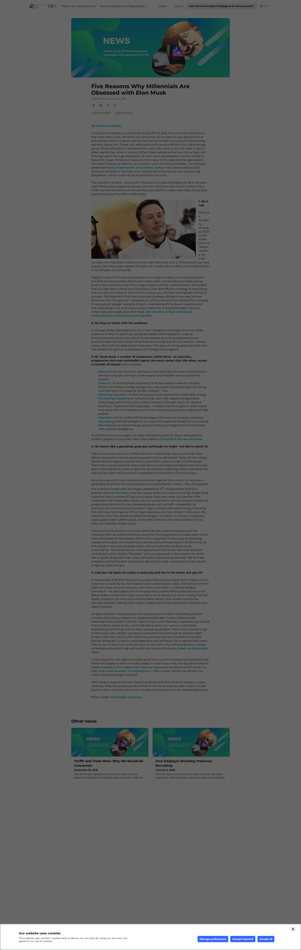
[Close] (293, 929)
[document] (150, 937)
